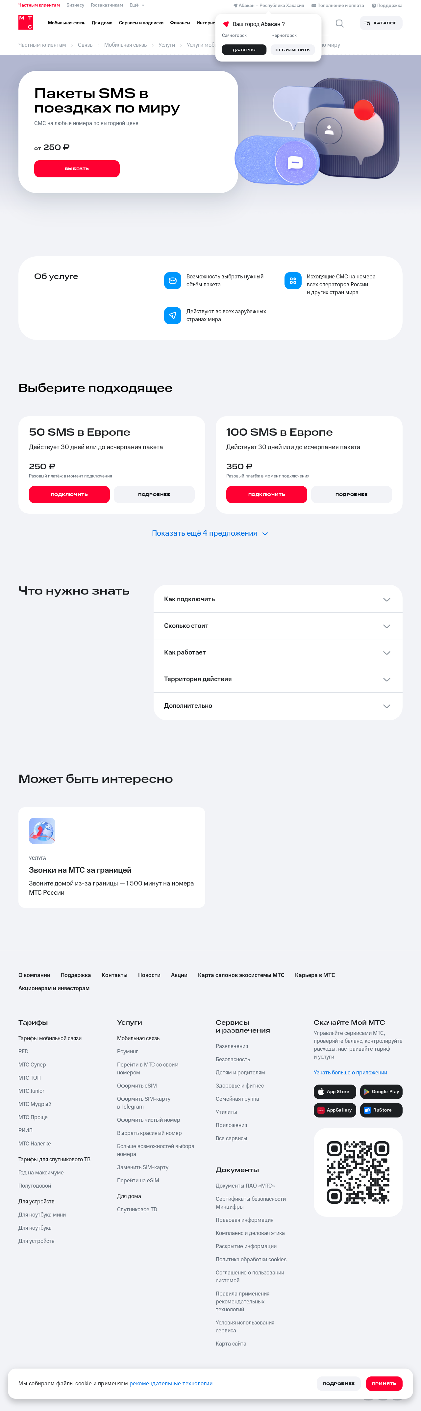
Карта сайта (231, 1344)
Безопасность (233, 1060)
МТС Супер (32, 1065)
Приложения (231, 1125)
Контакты (115, 975)
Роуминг (127, 1052)
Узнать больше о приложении (350, 1073)
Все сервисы (231, 1138)
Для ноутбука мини (42, 1215)
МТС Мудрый (34, 1104)
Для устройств (36, 1202)
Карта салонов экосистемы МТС (241, 975)
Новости (149, 975)
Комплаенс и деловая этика (250, 1233)
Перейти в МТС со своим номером (148, 1069)
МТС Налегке (34, 1144)
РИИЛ (25, 1131)
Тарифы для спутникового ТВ (54, 1160)
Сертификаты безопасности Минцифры (251, 1203)
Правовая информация (244, 1220)
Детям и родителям (240, 1073)
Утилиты (226, 1112)
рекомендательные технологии (171, 1384)
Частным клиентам (39, 5)
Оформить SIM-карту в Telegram (143, 1103)
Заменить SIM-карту (142, 1167)
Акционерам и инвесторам (53, 988)
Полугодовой (34, 1186)
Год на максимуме (41, 1173)
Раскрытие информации (246, 1246)
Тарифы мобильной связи (50, 1038)
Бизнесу (75, 5)
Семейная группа (237, 1099)
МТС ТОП (29, 1078)
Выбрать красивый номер (149, 1133)
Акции (179, 975)
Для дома (129, 1196)
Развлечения (232, 1046)
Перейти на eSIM (138, 1181)
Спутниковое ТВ (137, 1210)
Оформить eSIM (137, 1086)
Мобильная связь (138, 1038)
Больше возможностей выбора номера (155, 1150)
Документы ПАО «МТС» (245, 1186)
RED (23, 1052)
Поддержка (76, 975)
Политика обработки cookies (251, 1260)
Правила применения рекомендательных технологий (242, 1302)
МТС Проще (33, 1117)
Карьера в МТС (315, 975)
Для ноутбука (35, 1228)
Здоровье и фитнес (240, 1086)
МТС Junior (31, 1091)
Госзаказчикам (107, 5)
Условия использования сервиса (245, 1327)
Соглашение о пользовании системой (250, 1277)
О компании (34, 975)
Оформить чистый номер (148, 1120)
